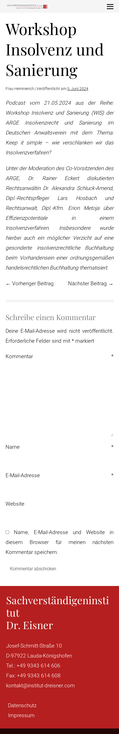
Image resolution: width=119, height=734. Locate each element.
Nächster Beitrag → (90, 283)
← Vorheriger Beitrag (30, 283)
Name (59, 447)
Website (15, 504)
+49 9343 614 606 (38, 665)
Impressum (21, 715)
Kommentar (59, 356)
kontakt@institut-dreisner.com (40, 685)
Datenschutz (22, 705)
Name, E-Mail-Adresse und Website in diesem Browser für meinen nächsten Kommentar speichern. (59, 542)
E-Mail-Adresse (59, 475)
